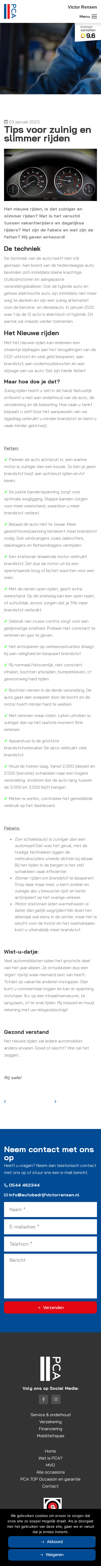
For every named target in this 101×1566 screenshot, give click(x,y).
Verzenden (53, 1307)
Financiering (50, 1428)
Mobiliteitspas (50, 1435)
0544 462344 (24, 1185)
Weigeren (55, 1554)
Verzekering (50, 1421)
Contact (50, 1486)
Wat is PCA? (50, 1458)
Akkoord (55, 1541)
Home (50, 1451)
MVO (50, 1465)
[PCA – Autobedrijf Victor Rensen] (10, 11)
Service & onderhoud (51, 1414)
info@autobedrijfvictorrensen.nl (44, 1194)
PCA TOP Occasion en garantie (50, 1479)
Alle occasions (50, 1472)
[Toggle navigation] (94, 16)
